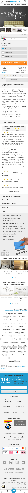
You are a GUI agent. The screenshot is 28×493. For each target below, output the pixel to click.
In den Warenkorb (11, 63)
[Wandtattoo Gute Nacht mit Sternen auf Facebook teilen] (2, 254)
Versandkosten (6, 406)
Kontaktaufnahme (7, 401)
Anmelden (14, 391)
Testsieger (21, 433)
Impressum (5, 408)
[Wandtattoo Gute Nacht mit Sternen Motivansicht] (25, 29)
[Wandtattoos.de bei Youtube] (23, 462)
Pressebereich (19, 401)
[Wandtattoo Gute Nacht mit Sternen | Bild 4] (19, 29)
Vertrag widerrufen (20, 406)
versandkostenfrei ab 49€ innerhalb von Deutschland (15, 310)
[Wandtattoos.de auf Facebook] (4, 462)
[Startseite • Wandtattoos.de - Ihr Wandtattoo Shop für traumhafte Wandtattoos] (12, 1)
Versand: (4, 72)
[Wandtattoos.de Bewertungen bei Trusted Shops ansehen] (8, 429)
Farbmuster (5, 404)
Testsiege (18, 404)
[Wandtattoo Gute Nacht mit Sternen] (14, 16)
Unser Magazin (20, 424)
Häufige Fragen (6, 399)
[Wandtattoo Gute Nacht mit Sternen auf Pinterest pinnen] (7, 254)
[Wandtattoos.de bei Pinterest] (10, 462)
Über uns (18, 399)
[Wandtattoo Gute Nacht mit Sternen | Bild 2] (8, 29)
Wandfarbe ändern (23, 34)
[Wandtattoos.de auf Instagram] (17, 462)
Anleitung (20, 421)
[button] (12, 277)
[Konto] (2, 491)
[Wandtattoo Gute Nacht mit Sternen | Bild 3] (14, 29)
